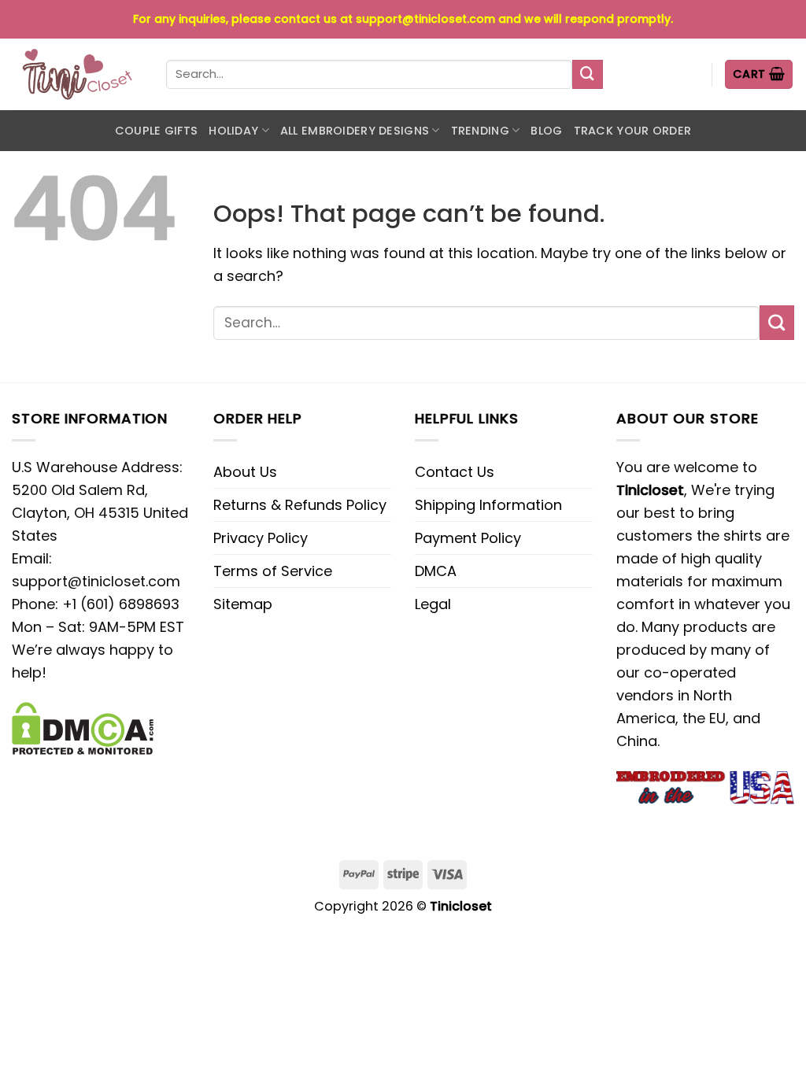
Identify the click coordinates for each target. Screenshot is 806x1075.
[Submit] (587, 75)
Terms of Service (272, 571)
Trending (480, 131)
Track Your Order (633, 131)
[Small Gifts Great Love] (77, 74)
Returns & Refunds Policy (299, 505)
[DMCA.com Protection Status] (82, 727)
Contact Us (454, 472)
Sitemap (242, 604)
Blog (546, 131)
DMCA (436, 571)
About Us (245, 472)
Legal (433, 604)
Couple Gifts (156, 131)
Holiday (233, 131)
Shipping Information (488, 505)
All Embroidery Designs (354, 131)
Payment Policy (468, 538)
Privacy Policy (260, 538)
